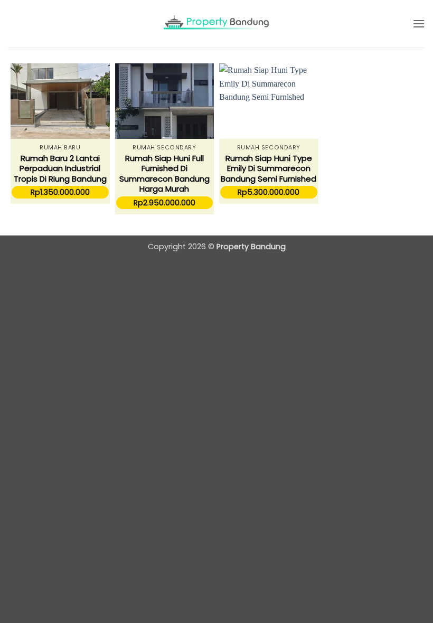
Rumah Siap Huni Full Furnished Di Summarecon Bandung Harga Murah (164, 173)
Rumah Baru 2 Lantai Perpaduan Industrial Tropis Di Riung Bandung (60, 168)
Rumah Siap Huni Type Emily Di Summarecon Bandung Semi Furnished (268, 168)
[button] (418, 23)
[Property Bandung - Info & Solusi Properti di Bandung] (216, 24)
